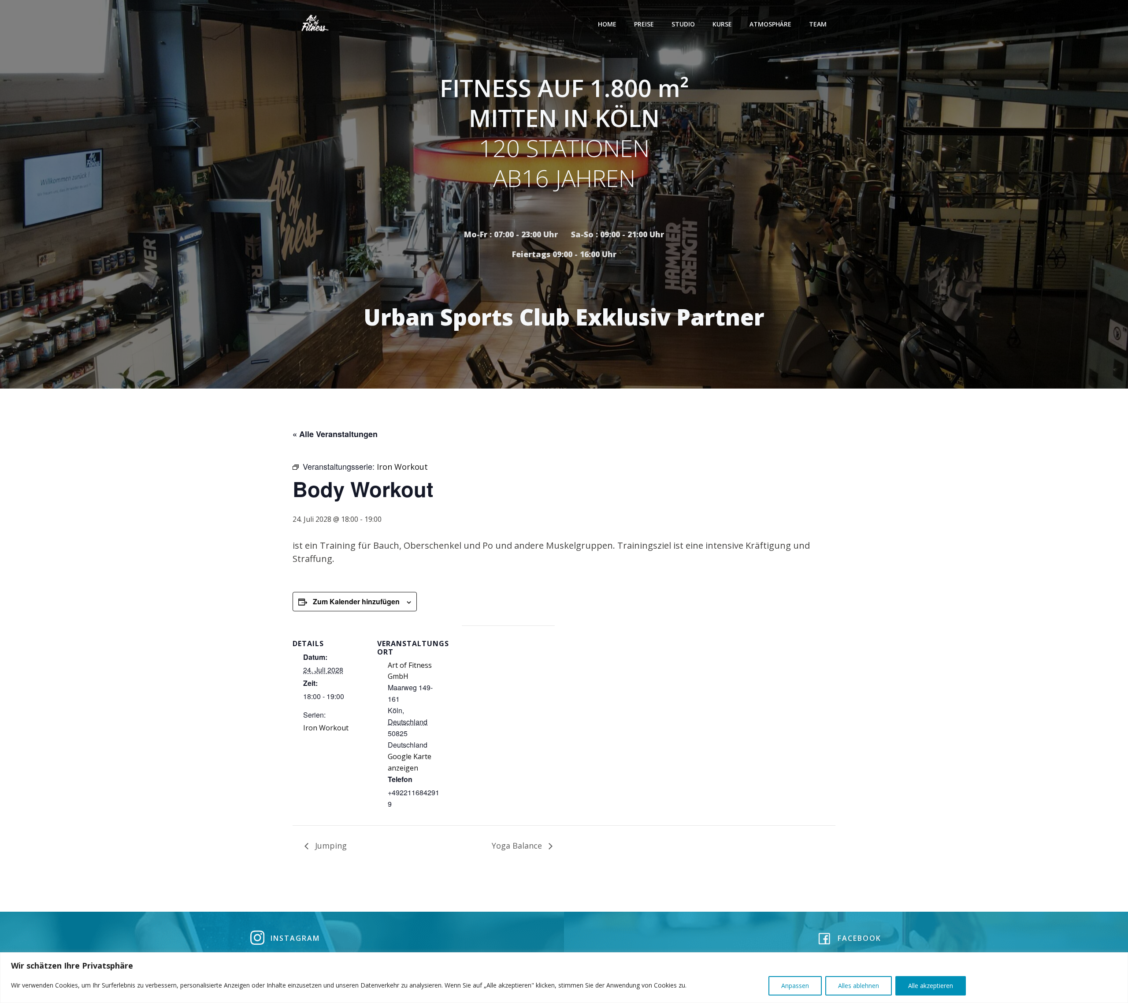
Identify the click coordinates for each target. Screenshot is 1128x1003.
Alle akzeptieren (930, 985)
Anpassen (795, 985)
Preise (644, 24)
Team (818, 24)
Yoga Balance (518, 845)
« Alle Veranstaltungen (335, 434)
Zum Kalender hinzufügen (356, 601)
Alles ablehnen (858, 985)
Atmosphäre (770, 24)
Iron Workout (326, 728)
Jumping (330, 845)
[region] (564, 977)
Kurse (722, 24)
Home (607, 24)
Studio (683, 24)
